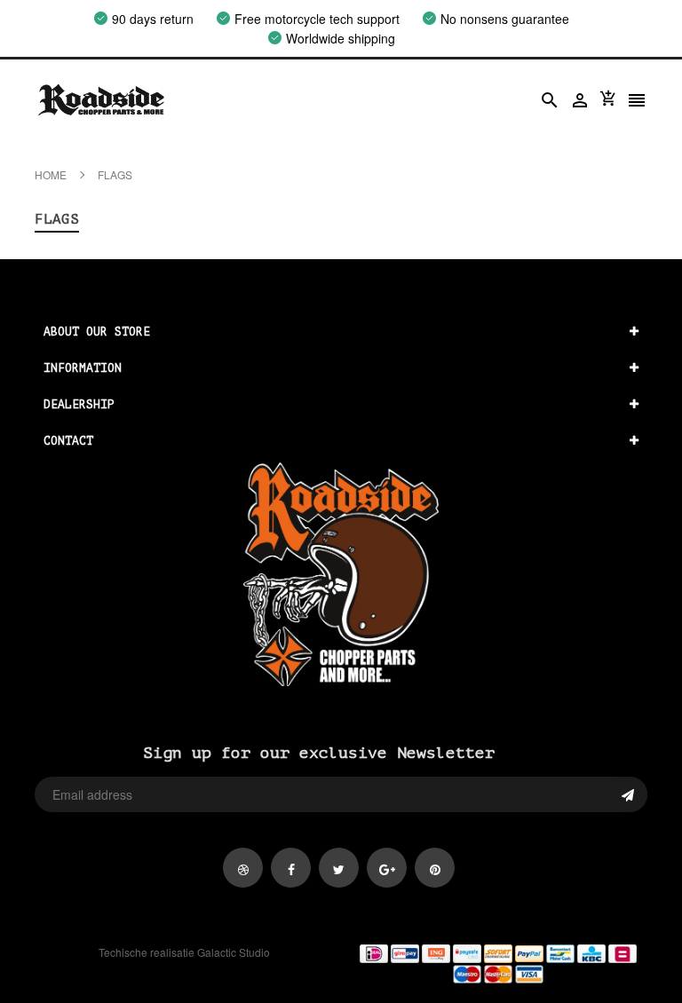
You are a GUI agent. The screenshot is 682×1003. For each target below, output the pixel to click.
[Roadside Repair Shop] (497, 963)
